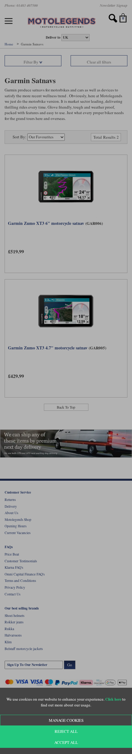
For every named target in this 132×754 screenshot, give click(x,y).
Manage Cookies (66, 720)
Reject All (66, 731)
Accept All (66, 742)
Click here (113, 699)
